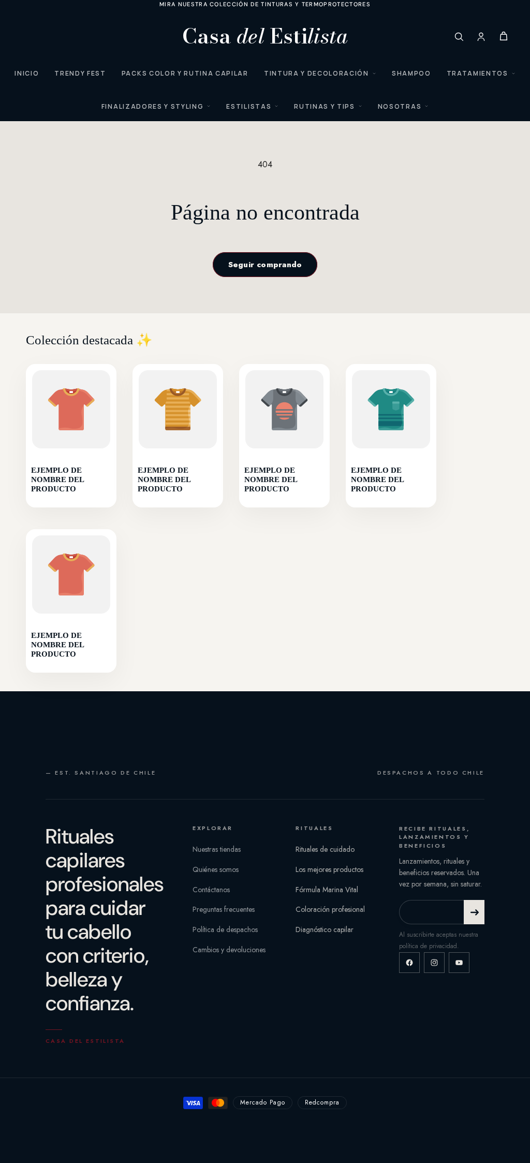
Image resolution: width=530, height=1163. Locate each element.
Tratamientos (477, 73)
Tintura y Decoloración (316, 73)
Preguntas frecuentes (224, 909)
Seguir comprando (265, 264)
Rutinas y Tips (324, 106)
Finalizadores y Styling (152, 106)
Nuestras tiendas (217, 849)
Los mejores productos (329, 869)
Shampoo (411, 73)
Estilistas (248, 106)
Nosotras (399, 106)
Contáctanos (211, 889)
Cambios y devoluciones (229, 949)
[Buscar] (458, 36)
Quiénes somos (216, 869)
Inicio (26, 73)
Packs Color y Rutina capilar (185, 73)
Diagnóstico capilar (325, 929)
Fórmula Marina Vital (327, 889)
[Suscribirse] (474, 912)
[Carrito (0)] (503, 36)
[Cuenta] (481, 36)
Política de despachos (225, 929)
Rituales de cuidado (325, 849)
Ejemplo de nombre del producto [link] (57, 480)
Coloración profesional (330, 909)
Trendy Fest (80, 73)
